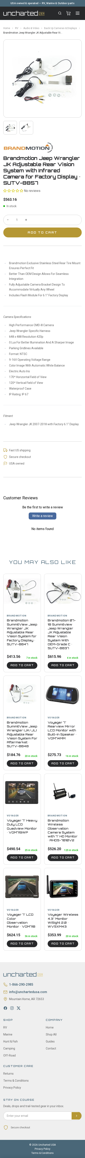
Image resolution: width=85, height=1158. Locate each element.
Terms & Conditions (16, 1080)
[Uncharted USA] (24, 13)
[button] (13, 191)
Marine (7, 1034)
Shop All (51, 1034)
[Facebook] (5, 1008)
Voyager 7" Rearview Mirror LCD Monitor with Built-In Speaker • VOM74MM (62, 730)
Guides (50, 1041)
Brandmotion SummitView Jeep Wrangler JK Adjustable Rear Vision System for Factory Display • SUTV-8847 (22, 632)
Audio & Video (31, 28)
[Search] (60, 13)
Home (6, 28)
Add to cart (22, 665)
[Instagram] (12, 1008)
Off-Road (9, 1055)
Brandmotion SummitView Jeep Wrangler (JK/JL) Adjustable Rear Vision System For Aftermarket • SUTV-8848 (22, 734)
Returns (8, 1073)
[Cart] (68, 13)
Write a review (42, 516)
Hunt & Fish (10, 1041)
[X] (19, 1008)
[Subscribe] (76, 1115)
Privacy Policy (12, 1087)
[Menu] (77, 13)
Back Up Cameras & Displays (60, 28)
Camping (9, 1048)
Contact (51, 1048)
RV (16, 28)
